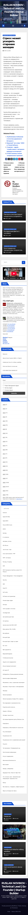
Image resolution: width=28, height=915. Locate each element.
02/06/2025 (8, 853)
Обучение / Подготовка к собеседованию (13, 686)
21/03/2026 (8, 836)
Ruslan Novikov (16, 185)
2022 (4, 416)
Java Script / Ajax (7, 549)
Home (8, 911)
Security (5, 580)
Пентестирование (7, 694)
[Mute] (20, 278)
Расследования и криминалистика (11, 703)
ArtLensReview (11, 327)
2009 (4, 466)
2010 (4, 462)
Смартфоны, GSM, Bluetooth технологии (13, 727)
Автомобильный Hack (8, 616)
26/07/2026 (8, 818)
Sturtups (5, 604)
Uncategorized (6, 612)
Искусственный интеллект (9, 666)
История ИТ (6, 670)
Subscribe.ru (19, 499)
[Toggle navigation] (13, 26)
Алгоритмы (6, 621)
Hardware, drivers (7, 541)
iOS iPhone (5, 545)
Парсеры (5, 690)
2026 (4, 404)
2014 (4, 449)
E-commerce (6, 537)
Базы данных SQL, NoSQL (9, 629)
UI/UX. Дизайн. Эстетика (9, 608)
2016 (4, 441)
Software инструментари (9, 596)
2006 (4, 478)
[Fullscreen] (23, 278)
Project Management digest (11, 385)
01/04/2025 (8, 871)
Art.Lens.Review (11, 324)
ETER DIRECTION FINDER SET (10, 370)
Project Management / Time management (13, 575)
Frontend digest (8, 390)
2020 (4, 425)
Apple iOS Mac (6, 516)
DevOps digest (8, 387)
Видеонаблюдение (7, 653)
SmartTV (5, 588)
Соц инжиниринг (7, 731)
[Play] (5, 278)
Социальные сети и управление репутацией (14, 739)
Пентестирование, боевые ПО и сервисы (13, 698)
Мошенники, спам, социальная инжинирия (13, 682)
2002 (4, 494)
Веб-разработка (7, 649)
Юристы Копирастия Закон (10, 790)
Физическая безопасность (9, 760)
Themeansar (15, 907)
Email (4, 380)
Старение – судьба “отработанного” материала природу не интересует (15, 149)
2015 (4, 445)
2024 (4, 412)
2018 (4, 433)
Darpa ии (5, 354)
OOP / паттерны (7, 557)
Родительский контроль (9, 707)
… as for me (6, 508)
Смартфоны (6, 723)
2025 (4, 408)
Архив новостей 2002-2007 (9, 35)
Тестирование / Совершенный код (11, 748)
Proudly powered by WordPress (10, 905)
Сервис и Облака (7, 711)
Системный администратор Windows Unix (13, 719)
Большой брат (6, 637)
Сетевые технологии (8, 715)
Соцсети (5, 744)
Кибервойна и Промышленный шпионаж (13, 674)
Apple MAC (5, 520)
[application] (14, 273)
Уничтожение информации (9, 752)
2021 (4, 421)
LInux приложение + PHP (9, 553)
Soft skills (5, 592)
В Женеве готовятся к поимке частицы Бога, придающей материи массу (19, 167)
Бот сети (5, 645)
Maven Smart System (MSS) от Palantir (12, 358)
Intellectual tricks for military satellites (12, 362)
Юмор (4, 782)
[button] (22, 25)
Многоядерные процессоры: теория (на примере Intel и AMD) (13, 250)
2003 (4, 490)
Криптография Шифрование (10, 678)
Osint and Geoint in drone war (10, 366)
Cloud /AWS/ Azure (7, 525)
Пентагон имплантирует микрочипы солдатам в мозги (13, 216)
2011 (4, 458)
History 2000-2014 (16, 911)
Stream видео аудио (8, 600)
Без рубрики (6, 633)
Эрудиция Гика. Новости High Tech (11, 772)
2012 (4, 453)
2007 (4, 474)
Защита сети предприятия (9, 662)
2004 (4, 486)
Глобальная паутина (8, 657)
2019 (4, 429)
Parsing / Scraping (7, 561)
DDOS (4, 529)
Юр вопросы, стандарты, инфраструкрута (13, 786)
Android (5, 512)
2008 (4, 470)
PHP (4, 566)
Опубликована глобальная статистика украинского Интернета (15, 139)
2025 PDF (6, 343)
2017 (4, 437)
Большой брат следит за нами (10, 641)
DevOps (5, 533)
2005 (4, 482)
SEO (4, 584)
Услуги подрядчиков (8, 756)
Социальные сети (7, 735)
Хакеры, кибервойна (8, 768)
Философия (6, 764)
